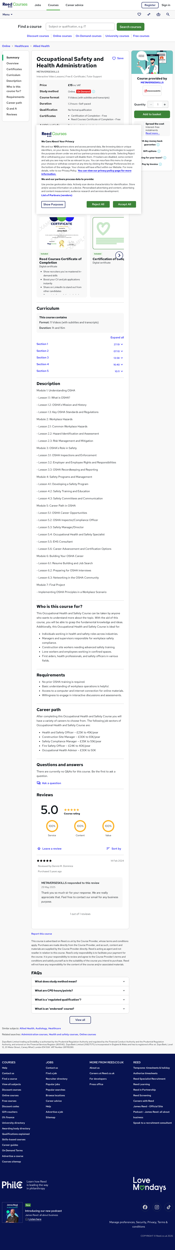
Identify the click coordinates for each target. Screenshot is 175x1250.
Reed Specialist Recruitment (149, 1078)
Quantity (140, 104)
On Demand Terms (12, 1150)
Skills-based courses (13, 1139)
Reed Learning (141, 1084)
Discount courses (38, 36)
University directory (13, 1122)
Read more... (153, 133)
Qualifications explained (16, 1133)
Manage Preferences (122, 1222)
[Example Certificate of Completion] (61, 233)
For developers (98, 1078)
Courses (53, 5)
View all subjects (11, 1084)
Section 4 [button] (78, 364)
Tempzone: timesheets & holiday (151, 1067)
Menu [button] (6, 14)
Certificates (14, 69)
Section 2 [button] (78, 351)
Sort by (116, 848)
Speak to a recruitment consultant (152, 1122)
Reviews (11, 114)
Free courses (141, 36)
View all (80, 1020)
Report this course (41, 933)
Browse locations (55, 1095)
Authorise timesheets (145, 1073)
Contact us (8, 1073)
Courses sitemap (11, 1161)
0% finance (8, 1117)
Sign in (166, 5)
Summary (12, 57)
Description (13, 81)
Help (4, 1067)
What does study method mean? (56, 981)
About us (95, 1067)
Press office (96, 1084)
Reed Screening (142, 1095)
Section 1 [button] (78, 344)
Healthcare (22, 46)
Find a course (30, 26)
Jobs (38, 5)
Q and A (11, 108)
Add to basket (152, 114)
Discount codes (10, 1106)
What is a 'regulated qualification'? (58, 999)
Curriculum (13, 75)
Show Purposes (53, 204)
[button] (93, 91)
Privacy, (152, 1222)
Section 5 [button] (78, 371)
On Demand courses (89, 36)
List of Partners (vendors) (56, 195)
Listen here (35, 1219)
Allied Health (41, 46)
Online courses (62, 36)
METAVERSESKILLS (152, 82)
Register (150, 5)
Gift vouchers (9, 1111)
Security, (141, 1222)
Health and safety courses (63, 1034)
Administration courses (34, 1034)
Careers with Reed (143, 1100)
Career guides (10, 1144)
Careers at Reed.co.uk (102, 1073)
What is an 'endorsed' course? (54, 1009)
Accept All (124, 204)
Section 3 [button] (78, 357)
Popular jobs (53, 1084)
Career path (14, 103)
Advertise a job (54, 1111)
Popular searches (55, 1089)
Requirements (15, 97)
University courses (117, 36)
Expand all (117, 337)
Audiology (41, 1028)
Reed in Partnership (144, 1089)
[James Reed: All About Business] (12, 1212)
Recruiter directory (57, 1078)
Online (6, 46)
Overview (12, 63)
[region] (88, 169)
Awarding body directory (16, 1128)
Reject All (98, 204)
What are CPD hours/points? (54, 990)
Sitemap (50, 1117)
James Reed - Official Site (148, 1106)
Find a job (51, 1073)
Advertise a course (12, 1156)
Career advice (74, 5)
